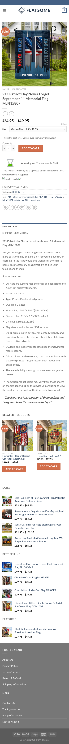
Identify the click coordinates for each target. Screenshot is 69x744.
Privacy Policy (10, 665)
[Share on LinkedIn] (34, 207)
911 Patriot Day (15, 197)
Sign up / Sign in (11, 721)
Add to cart (30, 148)
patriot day (19, 200)
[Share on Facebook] (11, 207)
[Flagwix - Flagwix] (34, 10)
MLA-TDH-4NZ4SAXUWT (51, 197)
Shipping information (15, 233)
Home (5, 89)
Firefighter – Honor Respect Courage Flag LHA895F (16, 457)
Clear (64, 124)
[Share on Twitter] (17, 207)
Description (9, 226)
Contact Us (8, 702)
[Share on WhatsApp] (5, 207)
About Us (7, 659)
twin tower (35, 200)
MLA (35, 197)
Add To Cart (14, 469)
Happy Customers (12, 715)
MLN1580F (7, 200)
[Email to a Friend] (22, 207)
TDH (27, 200)
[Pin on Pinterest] (28, 207)
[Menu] (4, 10)
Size (4, 129)
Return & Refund (11, 678)
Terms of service (11, 671)
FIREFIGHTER (19, 89)
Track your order (11, 709)
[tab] (34, 226)
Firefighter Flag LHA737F (49, 456)
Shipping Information (14, 684)
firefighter (27, 197)
